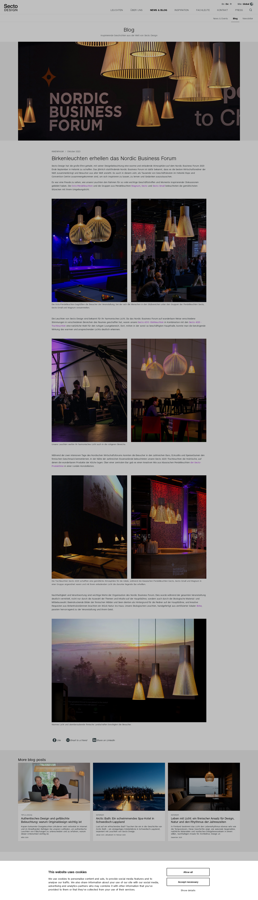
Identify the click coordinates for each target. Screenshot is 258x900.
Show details (188, 890)
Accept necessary (188, 882)
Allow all (188, 872)
